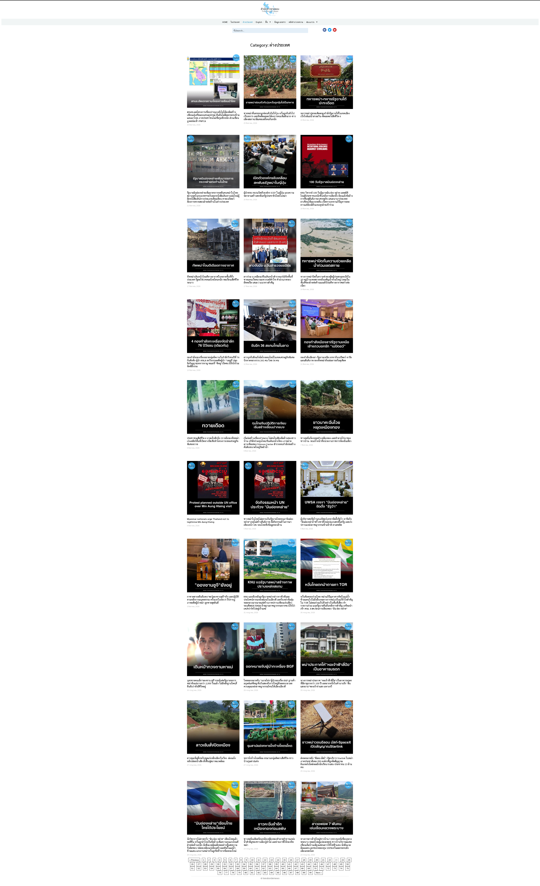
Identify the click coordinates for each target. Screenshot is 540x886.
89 (304, 872)
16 (291, 859)
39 (277, 863)
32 (231, 863)
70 (316, 868)
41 (290, 863)
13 (272, 859)
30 (218, 863)
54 (212, 868)
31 (225, 863)
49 (341, 863)
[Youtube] (335, 30)
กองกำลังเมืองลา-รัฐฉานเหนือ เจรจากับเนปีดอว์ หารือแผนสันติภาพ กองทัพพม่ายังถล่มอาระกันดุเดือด (326, 359)
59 (244, 868)
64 (277, 868)
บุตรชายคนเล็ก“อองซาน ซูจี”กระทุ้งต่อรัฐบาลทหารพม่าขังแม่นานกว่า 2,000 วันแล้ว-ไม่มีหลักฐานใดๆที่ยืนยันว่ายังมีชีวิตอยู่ (212, 683)
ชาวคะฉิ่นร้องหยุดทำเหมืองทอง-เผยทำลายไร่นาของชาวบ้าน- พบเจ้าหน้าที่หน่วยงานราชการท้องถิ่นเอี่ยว (326, 440)
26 (193, 863)
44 (309, 863)
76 (220, 872)
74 (341, 868)
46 (322, 863)
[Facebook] (324, 30)
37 (264, 863)
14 (278, 859)
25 (349, 859)
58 (238, 868)
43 (303, 863)
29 (212, 863)
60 (251, 868)
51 (193, 868)
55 (218, 868)
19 (311, 859)
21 (324, 859)
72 (328, 868)
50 (348, 863)
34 (244, 863)
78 (233, 872)
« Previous (194, 860)
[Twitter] (329, 30)
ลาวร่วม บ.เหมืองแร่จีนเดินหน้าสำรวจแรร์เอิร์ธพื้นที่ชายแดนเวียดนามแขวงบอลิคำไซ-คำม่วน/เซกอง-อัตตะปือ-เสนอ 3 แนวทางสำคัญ (268, 279)
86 (285, 872)
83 (265, 872)
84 (272, 872)
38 (270, 863)
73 (335, 868)
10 (253, 859)
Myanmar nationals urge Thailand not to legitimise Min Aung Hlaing (208, 520)
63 (270, 868)
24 (343, 859)
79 (240, 872)
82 (259, 872)
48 (335, 863)
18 (304, 859)
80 (246, 872)
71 (322, 868)
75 (348, 868)
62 (264, 868)
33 (238, 863)
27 (199, 863)
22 (330, 859)
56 (225, 868)
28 (206, 863)
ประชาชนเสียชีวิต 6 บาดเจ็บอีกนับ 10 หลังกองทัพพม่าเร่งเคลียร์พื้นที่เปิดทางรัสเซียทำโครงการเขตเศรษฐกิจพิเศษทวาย (213, 441)
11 (259, 859)
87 (291, 872)
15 (285, 859)
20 (317, 859)
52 (199, 868)
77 (227, 872)
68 (303, 868)
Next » (319, 872)
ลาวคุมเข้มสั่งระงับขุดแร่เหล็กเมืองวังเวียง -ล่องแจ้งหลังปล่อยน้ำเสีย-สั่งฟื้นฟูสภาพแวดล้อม (211, 760)
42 (296, 863)
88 (298, 872)
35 (251, 863)
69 (309, 868)
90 (311, 872)
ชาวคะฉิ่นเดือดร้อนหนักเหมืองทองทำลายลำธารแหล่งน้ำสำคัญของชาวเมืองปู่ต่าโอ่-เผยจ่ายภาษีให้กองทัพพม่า (269, 841)
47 (328, 863)
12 (265, 859)
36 (257, 863)
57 (231, 868)
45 (316, 863)
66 (290, 868)
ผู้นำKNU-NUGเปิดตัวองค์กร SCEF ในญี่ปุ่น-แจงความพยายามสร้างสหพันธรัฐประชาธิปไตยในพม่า (269, 194)
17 (298, 859)
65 (283, 868)
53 (206, 868)
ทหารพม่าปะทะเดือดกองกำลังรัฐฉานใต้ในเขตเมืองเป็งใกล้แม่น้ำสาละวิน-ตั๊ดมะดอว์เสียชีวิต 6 (325, 115)
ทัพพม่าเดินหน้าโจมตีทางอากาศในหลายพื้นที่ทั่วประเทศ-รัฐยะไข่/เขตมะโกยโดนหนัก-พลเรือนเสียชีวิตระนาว (213, 279)
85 (278, 872)
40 (283, 863)
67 (296, 868)
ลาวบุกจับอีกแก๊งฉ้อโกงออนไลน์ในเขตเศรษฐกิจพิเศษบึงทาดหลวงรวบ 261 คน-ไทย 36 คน (269, 359)
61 (257, 868)
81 (253, 872)
